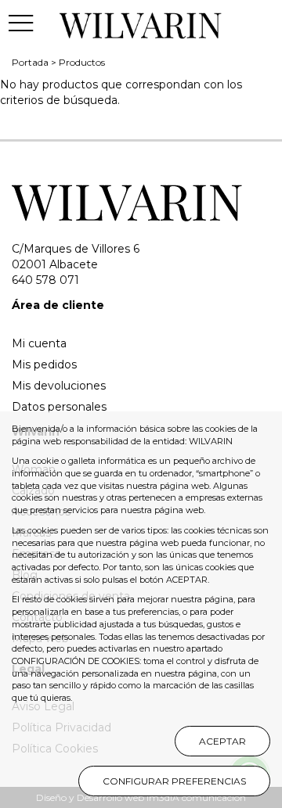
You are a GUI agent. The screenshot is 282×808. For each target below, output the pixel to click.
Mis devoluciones (59, 386)
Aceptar (222, 741)
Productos (82, 62)
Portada (30, 62)
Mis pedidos (44, 364)
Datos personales (59, 407)
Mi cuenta (39, 343)
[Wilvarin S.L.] (141, 23)
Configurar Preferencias (174, 781)
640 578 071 (45, 280)
